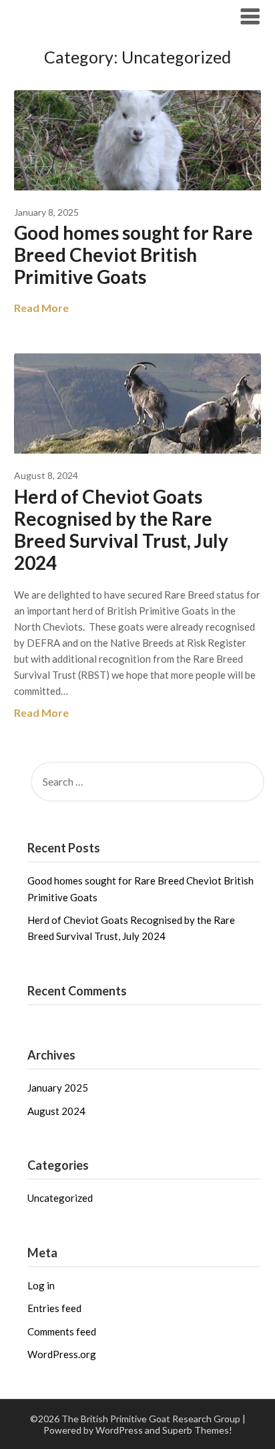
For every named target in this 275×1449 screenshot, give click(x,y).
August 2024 (56, 1111)
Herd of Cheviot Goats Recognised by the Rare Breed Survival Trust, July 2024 (121, 529)
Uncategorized (60, 1198)
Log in (41, 1285)
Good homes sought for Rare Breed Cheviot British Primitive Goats (133, 254)
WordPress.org (61, 1354)
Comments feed (61, 1331)
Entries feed (54, 1308)
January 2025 (57, 1088)
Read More (41, 307)
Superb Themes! (197, 1430)
